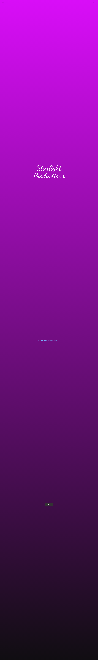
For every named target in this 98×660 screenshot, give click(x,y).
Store (3, 2)
